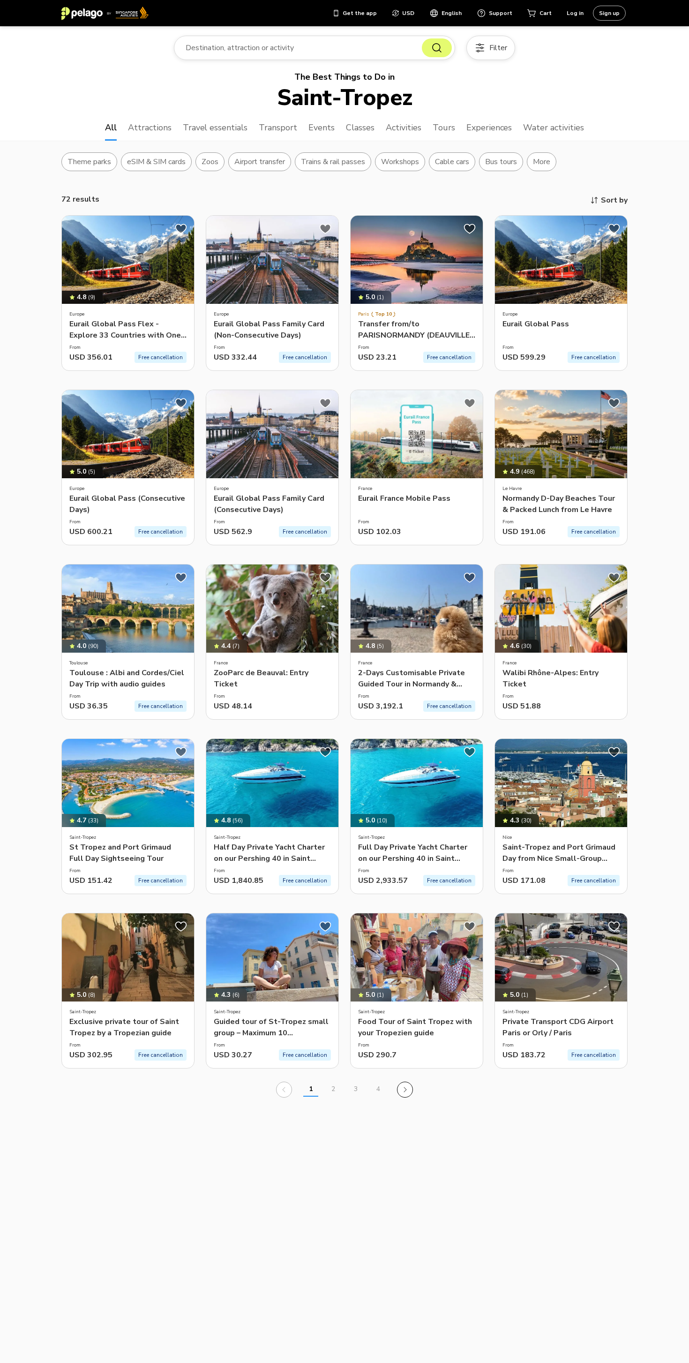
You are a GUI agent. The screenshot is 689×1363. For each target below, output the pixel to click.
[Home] (105, 13)
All (111, 127)
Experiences (489, 127)
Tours (444, 127)
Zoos (210, 162)
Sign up (609, 13)
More (541, 162)
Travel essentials (215, 127)
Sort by (614, 200)
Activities (403, 127)
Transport (278, 127)
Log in (575, 13)
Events (321, 127)
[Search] (437, 47)
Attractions (150, 127)
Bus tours (501, 162)
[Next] (405, 1090)
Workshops (400, 162)
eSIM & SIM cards (156, 162)
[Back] (284, 1090)
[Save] (180, 228)
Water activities (553, 127)
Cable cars (452, 162)
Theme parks (89, 162)
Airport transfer (259, 162)
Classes (360, 127)
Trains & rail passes (333, 162)
